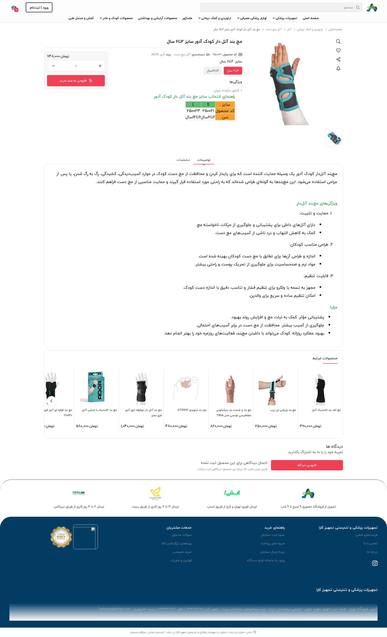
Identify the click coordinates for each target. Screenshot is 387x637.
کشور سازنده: (230, 90)
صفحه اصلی (335, 29)
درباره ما (372, 552)
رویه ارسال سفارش (272, 552)
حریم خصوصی (182, 552)
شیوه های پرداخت (273, 543)
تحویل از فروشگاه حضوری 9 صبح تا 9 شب (308, 506)
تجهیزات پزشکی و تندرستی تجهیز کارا (196, 632)
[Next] (51, 401)
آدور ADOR (158, 54)
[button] (310, 18)
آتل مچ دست (274, 29)
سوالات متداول (182, 535)
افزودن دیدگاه (306, 465)
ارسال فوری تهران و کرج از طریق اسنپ (232, 506)
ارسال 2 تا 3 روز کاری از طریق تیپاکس (79, 506)
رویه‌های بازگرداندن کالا (176, 543)
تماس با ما (370, 543)
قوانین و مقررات (181, 560)
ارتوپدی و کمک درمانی (310, 29)
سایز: (238, 61)
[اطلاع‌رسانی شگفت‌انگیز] (338, 68)
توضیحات (204, 160)
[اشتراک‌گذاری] (338, 59)
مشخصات (183, 160)
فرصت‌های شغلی (366, 535)
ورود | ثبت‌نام (39, 7)
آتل (289, 29)
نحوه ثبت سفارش (273, 535)
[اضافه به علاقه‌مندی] (338, 50)
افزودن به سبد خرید (74, 80)
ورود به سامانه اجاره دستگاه (266, 560)
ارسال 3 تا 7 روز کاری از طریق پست (155, 506)
